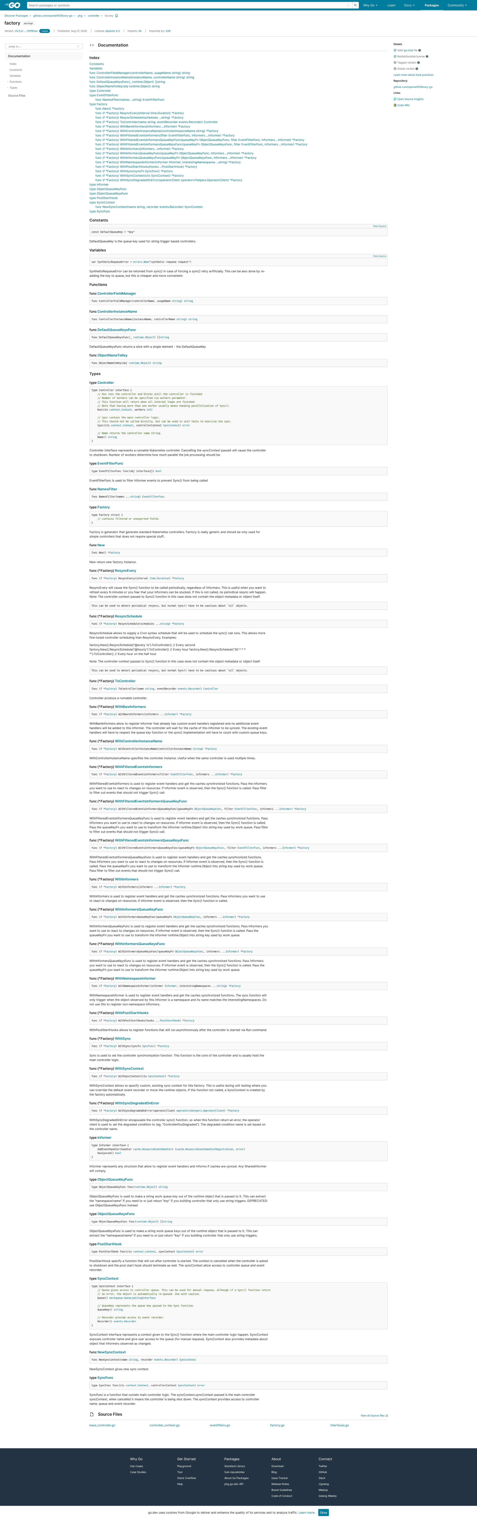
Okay (323, 1512)
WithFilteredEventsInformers (138, 767)
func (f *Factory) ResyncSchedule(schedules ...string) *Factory (139, 117)
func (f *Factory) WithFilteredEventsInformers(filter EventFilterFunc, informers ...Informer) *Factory (165, 135)
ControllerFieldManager (116, 293)
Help (180, 1483)
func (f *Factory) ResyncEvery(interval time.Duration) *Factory (139, 113)
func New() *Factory (109, 108)
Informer (170, 714)
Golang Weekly (328, 1495)
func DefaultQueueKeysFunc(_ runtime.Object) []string (127, 82)
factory (109, 15)
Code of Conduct (281, 1495)
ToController (125, 681)
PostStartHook (169, 1020)
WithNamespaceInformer (135, 978)
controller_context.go (165, 1425)
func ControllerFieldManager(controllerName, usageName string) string (139, 73)
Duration (163, 578)
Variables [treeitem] (15, 75)
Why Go (369, 5)
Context (126, 409)
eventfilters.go (220, 1425)
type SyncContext (102, 202)
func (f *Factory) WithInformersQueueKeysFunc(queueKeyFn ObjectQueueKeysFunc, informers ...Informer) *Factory (176, 158)
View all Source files (373, 1415)
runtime (138, 337)
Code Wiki (403, 105)
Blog (274, 1472)
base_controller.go (102, 1425)
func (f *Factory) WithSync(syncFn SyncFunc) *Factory (134, 171)
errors (137, 261)
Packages (432, 5)
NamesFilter (107, 489)
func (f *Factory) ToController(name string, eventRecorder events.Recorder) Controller (156, 122)
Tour (180, 1472)
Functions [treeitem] (15, 81)
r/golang (324, 1483)
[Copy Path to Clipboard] (116, 15)
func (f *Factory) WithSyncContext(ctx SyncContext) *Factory (139, 175)
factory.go (277, 1425)
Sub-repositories (234, 1472)
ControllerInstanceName (117, 311)
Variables (95, 68)
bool (159, 471)
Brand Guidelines (281, 1489)
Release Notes (280, 1483)
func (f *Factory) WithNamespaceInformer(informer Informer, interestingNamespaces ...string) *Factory (168, 162)
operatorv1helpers (189, 1110)
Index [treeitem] (13, 63)
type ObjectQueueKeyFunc (108, 189)
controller (93, 15)
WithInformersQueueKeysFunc (140, 944)
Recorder (194, 688)
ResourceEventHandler (157, 1149)
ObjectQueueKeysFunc (210, 847)
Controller (105, 383)
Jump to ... (14, 46)
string (176, 300)
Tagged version (407, 62)
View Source (379, 226)
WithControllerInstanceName (138, 741)
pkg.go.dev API (233, 1483)
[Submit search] (355, 5)
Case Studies (138, 1472)
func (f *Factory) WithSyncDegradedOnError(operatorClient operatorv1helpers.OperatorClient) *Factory (168, 180)
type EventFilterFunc (103, 95)
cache (137, 1149)
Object (149, 337)
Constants (96, 64)
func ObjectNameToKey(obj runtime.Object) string (124, 86)
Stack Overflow (186, 1478)
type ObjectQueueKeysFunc (108, 193)
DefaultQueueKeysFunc (116, 330)
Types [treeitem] (13, 87)
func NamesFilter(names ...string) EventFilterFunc (129, 99)
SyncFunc (148, 1046)
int (149, 409)
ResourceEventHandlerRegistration (209, 1149)
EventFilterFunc (110, 463)
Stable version (406, 68)
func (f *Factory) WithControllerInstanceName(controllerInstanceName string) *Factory (156, 131)
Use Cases (136, 1466)
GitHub (323, 1472)
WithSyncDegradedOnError (137, 1103)
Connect (325, 1459)
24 (134, 30)
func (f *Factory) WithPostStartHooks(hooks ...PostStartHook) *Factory (146, 166)
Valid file (407, 50)
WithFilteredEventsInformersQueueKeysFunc (152, 840)
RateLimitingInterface (140, 1297)
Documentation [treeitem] (19, 56)
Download (277, 1466)
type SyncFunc (99, 211)
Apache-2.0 (112, 30)
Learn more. (306, 1512)
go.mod (408, 50)
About (276, 1459)
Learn (391, 5)
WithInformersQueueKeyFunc (139, 909)
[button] (395, 50)
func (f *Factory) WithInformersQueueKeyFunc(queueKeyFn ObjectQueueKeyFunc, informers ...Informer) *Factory (174, 153)
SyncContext (171, 425)
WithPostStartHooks (132, 1013)
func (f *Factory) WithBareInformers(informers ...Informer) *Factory (142, 126)
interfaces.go (339, 1425)
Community (456, 5)
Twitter (323, 1466)
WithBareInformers (130, 707)
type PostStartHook (103, 198)
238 (159, 30)
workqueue (116, 1297)
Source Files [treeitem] (17, 95)
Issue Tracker (279, 1478)
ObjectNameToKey (112, 355)
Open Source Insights (410, 99)
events (182, 688)
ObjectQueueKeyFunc (207, 808)
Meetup (323, 1489)
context (114, 409)
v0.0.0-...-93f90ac (21, 30)
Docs (408, 5)
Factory (103, 507)
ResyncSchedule (128, 616)
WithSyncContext (129, 1068)
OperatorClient (213, 1110)
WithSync (123, 1038)
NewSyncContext (111, 1352)
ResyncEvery (125, 571)
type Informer (99, 184)
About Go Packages (236, 1478)
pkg (80, 15)
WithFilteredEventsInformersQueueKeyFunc (151, 801)
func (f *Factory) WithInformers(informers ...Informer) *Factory (139, 149)
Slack (322, 1478)
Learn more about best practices (413, 74)
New (146, 261)
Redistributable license (411, 56)
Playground (184, 1466)
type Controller (100, 91)
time (153, 578)
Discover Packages (16, 15)
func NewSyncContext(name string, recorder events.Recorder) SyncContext (149, 207)
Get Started (186, 1459)
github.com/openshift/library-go (52, 15)
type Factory (98, 104)
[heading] (15, 5)
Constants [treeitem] (16, 69)
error (186, 425)
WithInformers (126, 879)
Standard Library (234, 1466)
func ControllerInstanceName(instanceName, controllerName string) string (141, 77)
